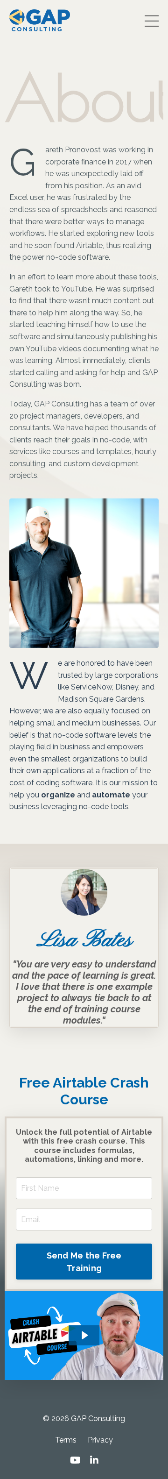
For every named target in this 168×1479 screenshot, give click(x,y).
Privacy (100, 1440)
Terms (66, 1440)
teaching (51, 324)
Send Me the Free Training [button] (84, 1262)
